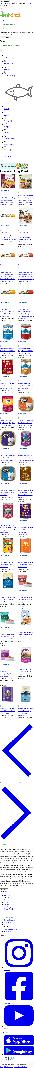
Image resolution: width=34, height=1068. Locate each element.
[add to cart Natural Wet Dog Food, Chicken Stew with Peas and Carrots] (19, 523)
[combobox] (13, 29)
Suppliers (6, 904)
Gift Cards (7, 897)
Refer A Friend (8, 909)
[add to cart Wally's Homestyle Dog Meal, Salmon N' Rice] (19, 592)
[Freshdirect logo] (10, 16)
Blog (5, 900)
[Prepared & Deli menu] (14, 64)
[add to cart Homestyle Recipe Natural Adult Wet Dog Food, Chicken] (1, 344)
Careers (6, 902)
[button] (8, 195)
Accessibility (7, 922)
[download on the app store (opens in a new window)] (19, 1045)
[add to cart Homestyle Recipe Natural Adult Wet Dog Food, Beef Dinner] (19, 344)
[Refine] (1, 161)
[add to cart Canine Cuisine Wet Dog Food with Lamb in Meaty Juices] (1, 485)
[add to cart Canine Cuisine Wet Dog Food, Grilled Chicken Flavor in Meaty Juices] (1, 451)
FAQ (5, 924)
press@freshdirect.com (10, 929)
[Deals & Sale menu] (12, 58)
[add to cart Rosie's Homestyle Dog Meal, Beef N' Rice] (1, 629)
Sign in (3, 45)
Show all (4, 844)
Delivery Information (10, 920)
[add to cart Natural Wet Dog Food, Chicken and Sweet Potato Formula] (1, 704)
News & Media (8, 931)
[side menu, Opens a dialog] (1, 11)
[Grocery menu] (14, 139)
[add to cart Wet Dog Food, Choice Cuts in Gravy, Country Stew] (1, 557)
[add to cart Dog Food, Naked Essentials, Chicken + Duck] (19, 627)
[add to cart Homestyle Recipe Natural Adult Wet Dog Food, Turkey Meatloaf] (19, 379)
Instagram (7, 970)
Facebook (7, 1003)
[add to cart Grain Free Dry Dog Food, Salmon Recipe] (19, 664)
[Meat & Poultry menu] (14, 76)
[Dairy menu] (8, 115)
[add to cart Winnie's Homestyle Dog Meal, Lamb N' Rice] (1, 667)
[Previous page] (17, 779)
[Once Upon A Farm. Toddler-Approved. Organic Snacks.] (14, 168)
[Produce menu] (9, 70)
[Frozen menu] (8, 133)
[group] (17, 156)
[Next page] (17, 842)
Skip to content (5, 1)
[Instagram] (19, 967)
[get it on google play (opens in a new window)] (19, 1054)
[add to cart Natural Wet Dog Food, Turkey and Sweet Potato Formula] (19, 557)
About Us (7, 895)
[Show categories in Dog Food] (32, 156)
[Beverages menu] (11, 121)
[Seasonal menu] (10, 150)
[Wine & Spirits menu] (13, 145)
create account (14, 45)
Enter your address (8, 24)
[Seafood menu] (9, 109)
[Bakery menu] (9, 127)
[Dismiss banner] (1, 8)
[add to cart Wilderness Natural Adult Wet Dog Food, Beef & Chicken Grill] (19, 451)
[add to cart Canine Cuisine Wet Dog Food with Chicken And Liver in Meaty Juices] (19, 416)
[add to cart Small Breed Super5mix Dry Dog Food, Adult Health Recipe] (1, 416)
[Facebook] (19, 1001)
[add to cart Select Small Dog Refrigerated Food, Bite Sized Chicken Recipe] (1, 193)
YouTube (6, 1028)
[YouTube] (19, 1026)
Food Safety (7, 907)
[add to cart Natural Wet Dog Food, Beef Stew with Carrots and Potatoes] (1, 379)
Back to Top (4, 889)
